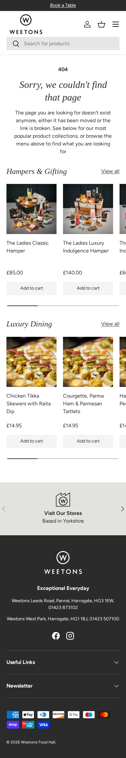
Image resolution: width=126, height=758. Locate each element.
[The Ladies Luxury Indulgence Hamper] (88, 209)
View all (110, 171)
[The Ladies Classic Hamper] (31, 209)
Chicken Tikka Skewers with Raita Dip (28, 403)
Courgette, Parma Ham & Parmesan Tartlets (83, 403)
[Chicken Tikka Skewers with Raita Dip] (31, 362)
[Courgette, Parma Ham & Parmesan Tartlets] (88, 362)
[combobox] (63, 43)
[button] (101, 24)
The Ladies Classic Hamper (27, 247)
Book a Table (63, 5)
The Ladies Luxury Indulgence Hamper (86, 247)
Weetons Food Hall (38, 742)
